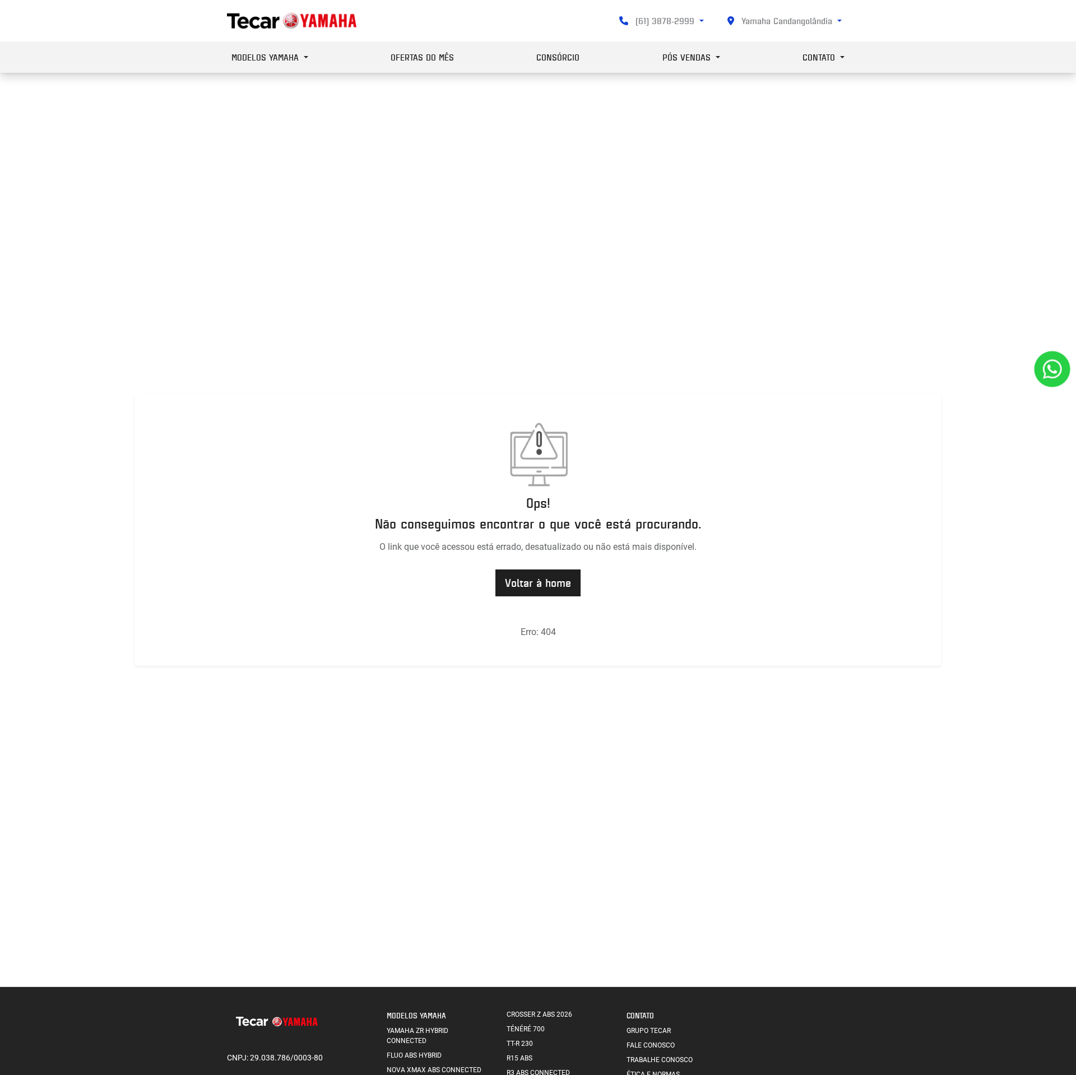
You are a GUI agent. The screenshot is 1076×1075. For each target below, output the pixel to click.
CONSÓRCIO (557, 57)
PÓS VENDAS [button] (687, 57)
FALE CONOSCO (651, 1045)
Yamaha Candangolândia (787, 21)
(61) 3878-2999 (665, 21)
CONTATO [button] (820, 57)
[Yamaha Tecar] (291, 21)
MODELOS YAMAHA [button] (266, 57)
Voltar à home (538, 582)
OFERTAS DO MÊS (422, 57)
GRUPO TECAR (649, 1031)
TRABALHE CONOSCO (660, 1060)
